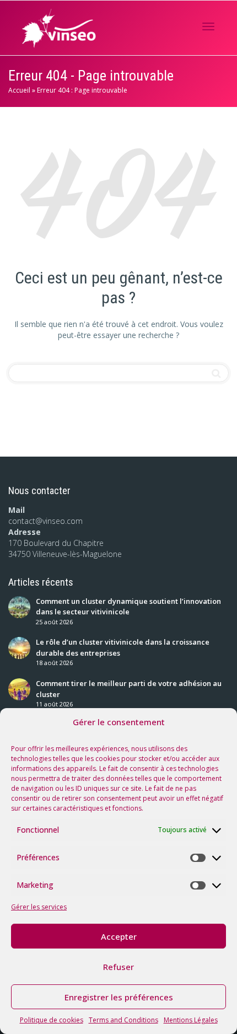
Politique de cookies (51, 1020)
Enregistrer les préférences (118, 997)
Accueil (19, 90)
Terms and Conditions (123, 1020)
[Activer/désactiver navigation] (208, 26)
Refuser (118, 966)
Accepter (119, 936)
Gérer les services (39, 907)
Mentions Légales (191, 1020)
